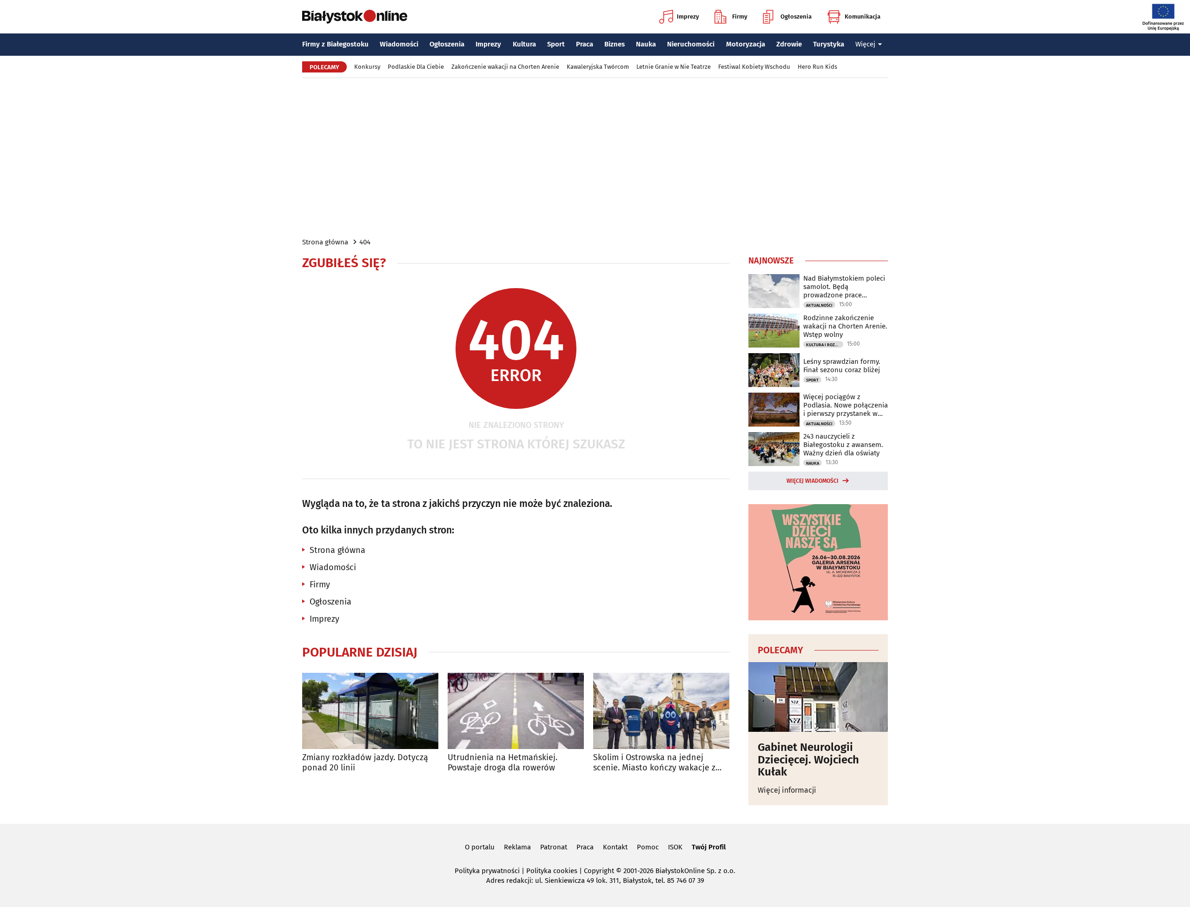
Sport (556, 44)
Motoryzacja (745, 44)
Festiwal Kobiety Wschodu (754, 67)
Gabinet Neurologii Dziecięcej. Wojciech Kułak (808, 759)
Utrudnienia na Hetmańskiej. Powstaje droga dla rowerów (502, 763)
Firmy (739, 16)
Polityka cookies (551, 871)
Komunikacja (862, 16)
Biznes (614, 44)
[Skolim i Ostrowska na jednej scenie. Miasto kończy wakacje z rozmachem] (661, 711)
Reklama (517, 847)
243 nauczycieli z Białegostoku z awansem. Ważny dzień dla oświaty (843, 444)
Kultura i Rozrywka (824, 344)
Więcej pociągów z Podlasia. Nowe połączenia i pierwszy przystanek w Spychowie (845, 405)
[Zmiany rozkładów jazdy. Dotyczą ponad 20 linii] (370, 711)
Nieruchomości (690, 44)
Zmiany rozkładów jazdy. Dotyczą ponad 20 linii (365, 763)
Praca (584, 44)
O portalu (480, 847)
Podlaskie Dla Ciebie (416, 67)
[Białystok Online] (354, 17)
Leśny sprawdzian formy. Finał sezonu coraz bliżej (841, 365)
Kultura (524, 44)
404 (364, 242)
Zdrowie (789, 44)
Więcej (865, 44)
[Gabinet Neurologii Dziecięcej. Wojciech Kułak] (818, 697)
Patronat (553, 847)
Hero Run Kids (817, 67)
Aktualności (819, 305)
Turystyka (828, 44)
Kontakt (615, 847)
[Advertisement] (595, 157)
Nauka (646, 44)
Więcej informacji (787, 790)
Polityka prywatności (487, 871)
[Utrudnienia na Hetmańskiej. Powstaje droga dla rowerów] (516, 711)
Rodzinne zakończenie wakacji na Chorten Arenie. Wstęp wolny (845, 326)
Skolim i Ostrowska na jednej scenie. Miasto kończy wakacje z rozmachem (654, 763)
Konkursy (367, 67)
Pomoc (648, 847)
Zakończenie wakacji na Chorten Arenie (505, 67)
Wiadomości (399, 44)
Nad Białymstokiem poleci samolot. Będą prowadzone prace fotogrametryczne (844, 286)
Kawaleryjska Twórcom (598, 67)
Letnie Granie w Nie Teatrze (673, 67)
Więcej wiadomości (813, 481)
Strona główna (325, 242)
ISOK (675, 847)
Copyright (599, 871)
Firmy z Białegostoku (335, 44)
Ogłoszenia (796, 16)
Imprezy (688, 16)
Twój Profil (709, 847)
